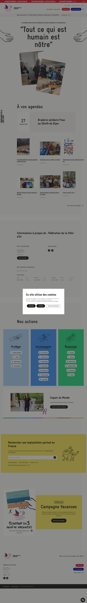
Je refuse (40, 306)
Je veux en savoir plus (53, 306)
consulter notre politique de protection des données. (47, 301)
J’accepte (31, 306)
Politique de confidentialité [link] (43, 309)
